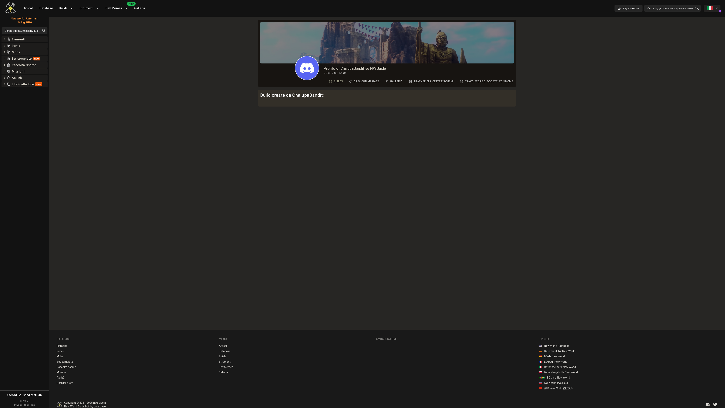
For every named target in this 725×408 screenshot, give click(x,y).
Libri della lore (65, 382)
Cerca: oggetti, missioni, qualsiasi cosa (670, 8)
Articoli (28, 8)
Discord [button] (11, 395)
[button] (707, 404)
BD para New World (554, 377)
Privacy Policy (21, 405)
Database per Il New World (557, 367)
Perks (60, 351)
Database (46, 8)
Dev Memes (118, 7)
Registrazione (631, 8)
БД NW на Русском (553, 382)
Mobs (60, 356)
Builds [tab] (338, 81)
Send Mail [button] (30, 395)
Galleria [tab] (396, 81)
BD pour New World (553, 361)
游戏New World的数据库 (556, 388)
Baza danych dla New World (558, 372)
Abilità (60, 377)
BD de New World (552, 356)
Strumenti (86, 8)
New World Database (554, 345)
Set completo (65, 361)
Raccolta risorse (66, 367)
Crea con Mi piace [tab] (366, 81)
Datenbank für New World (557, 351)
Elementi (62, 345)
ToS (33, 405)
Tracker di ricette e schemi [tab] (434, 81)
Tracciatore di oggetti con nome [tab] (489, 81)
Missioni (61, 372)
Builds (63, 8)
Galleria (139, 8)
